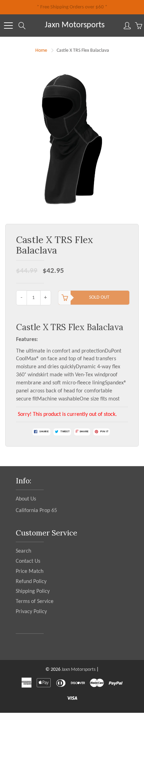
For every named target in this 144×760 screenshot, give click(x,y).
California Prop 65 (36, 510)
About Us (26, 499)
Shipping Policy (33, 591)
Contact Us (28, 561)
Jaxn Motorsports (75, 25)
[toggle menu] (8, 25)
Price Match (29, 571)
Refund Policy (31, 581)
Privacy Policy (31, 612)
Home (41, 50)
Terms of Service (34, 601)
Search (23, 551)
